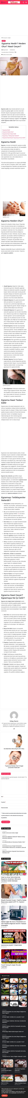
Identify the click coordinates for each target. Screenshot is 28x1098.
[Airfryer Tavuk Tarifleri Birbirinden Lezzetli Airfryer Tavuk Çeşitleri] (5, 986)
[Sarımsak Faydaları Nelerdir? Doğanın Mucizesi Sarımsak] (21, 1063)
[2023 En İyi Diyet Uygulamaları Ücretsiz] (23, 980)
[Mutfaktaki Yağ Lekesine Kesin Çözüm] (14, 992)
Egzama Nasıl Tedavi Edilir (9, 133)
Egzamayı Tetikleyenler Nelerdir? (10, 135)
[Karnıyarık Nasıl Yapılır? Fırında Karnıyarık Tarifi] (23, 991)
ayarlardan (13, 1092)
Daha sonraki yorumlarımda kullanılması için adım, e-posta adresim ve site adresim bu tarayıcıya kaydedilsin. (14, 815)
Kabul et (4, 1095)
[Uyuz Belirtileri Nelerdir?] (14, 980)
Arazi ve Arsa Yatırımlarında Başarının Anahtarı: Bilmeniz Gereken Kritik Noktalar (11, 879)
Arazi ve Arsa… (5, 1083)
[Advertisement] (14, 19)
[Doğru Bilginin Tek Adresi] (14, 2)
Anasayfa (4, 37)
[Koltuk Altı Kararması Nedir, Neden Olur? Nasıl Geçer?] (14, 998)
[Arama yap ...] (26, 3)
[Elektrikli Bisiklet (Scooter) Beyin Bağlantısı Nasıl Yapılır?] (14, 1004)
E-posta (3, 802)
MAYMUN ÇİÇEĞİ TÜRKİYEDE (11, 945)
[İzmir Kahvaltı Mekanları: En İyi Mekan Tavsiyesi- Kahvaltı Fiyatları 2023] (5, 998)
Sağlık (9, 37)
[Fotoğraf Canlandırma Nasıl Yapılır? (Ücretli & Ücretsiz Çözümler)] (7, 1063)
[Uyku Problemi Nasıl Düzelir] (21, 1078)
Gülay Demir (5, 49)
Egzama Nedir (6, 130)
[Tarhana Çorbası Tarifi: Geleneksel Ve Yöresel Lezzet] (5, 981)
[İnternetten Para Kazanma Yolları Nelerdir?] (5, 1004)
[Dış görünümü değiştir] (23, 3)
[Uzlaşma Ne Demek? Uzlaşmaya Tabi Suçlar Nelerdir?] (23, 998)
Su (18, 513)
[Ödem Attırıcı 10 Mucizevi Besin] (23, 1004)
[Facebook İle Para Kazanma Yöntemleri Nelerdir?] (14, 986)
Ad (2, 796)
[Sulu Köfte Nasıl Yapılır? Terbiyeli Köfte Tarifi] (23, 986)
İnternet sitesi (4, 807)
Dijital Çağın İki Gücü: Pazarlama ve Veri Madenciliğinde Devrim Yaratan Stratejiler (13, 923)
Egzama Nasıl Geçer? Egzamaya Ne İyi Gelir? (13, 137)
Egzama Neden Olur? (7, 132)
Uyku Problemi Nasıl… (21, 1083)
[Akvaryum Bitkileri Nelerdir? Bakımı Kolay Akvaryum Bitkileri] (5, 991)
